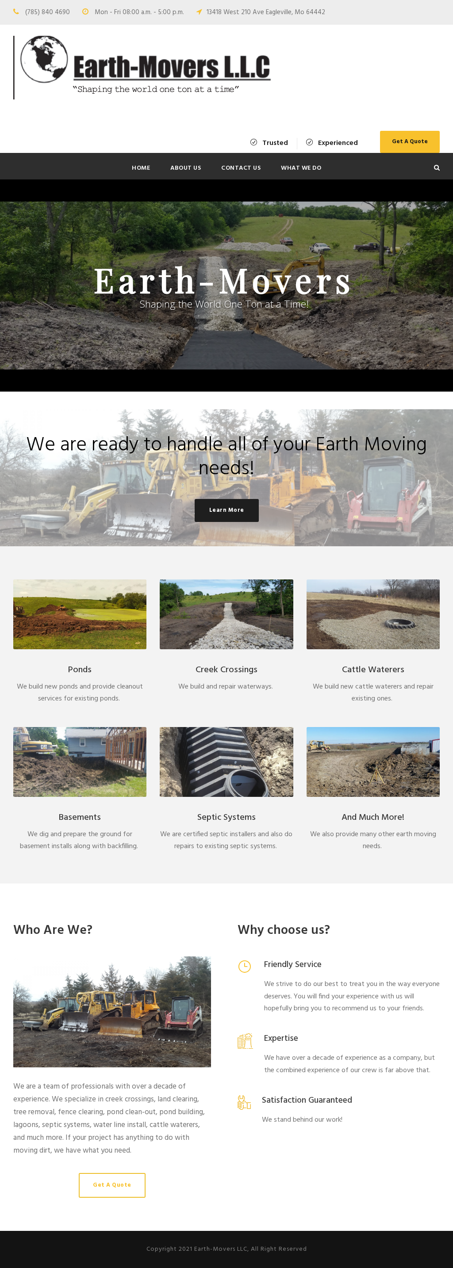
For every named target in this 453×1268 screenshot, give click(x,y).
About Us (185, 168)
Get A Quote (410, 141)
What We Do (301, 168)
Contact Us (241, 168)
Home (141, 168)
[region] (226, 285)
